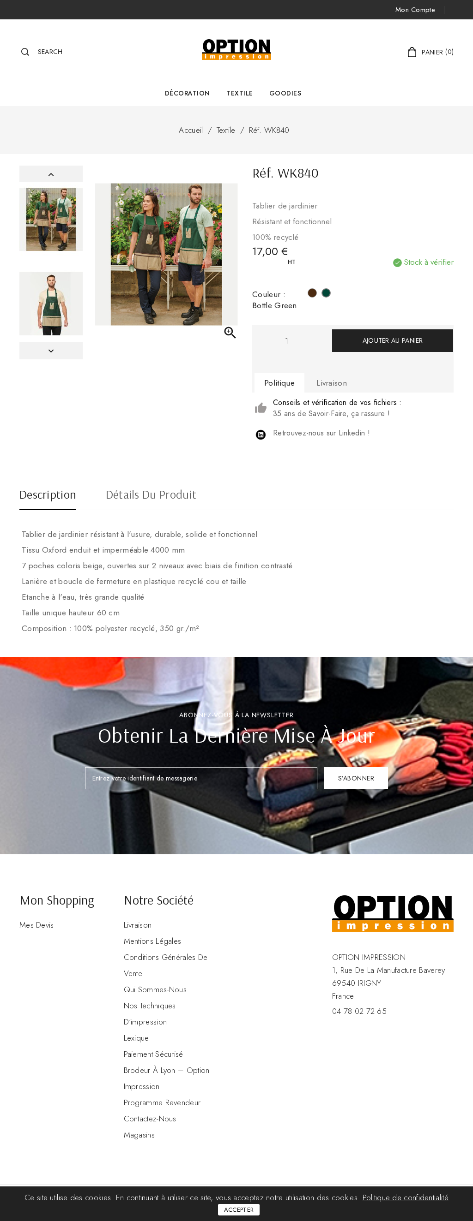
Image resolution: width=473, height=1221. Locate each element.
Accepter (239, 1209)
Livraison (138, 924)
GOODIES (285, 93)
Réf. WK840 (269, 130)
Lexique (136, 1037)
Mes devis (36, 924)
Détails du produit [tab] (151, 495)
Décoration (187, 93)
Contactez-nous (150, 1118)
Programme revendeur (162, 1102)
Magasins (139, 1134)
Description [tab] (47, 495)
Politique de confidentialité (406, 1197)
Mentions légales (153, 941)
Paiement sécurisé (153, 1054)
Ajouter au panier (393, 340)
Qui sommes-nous (155, 989)
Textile (239, 93)
